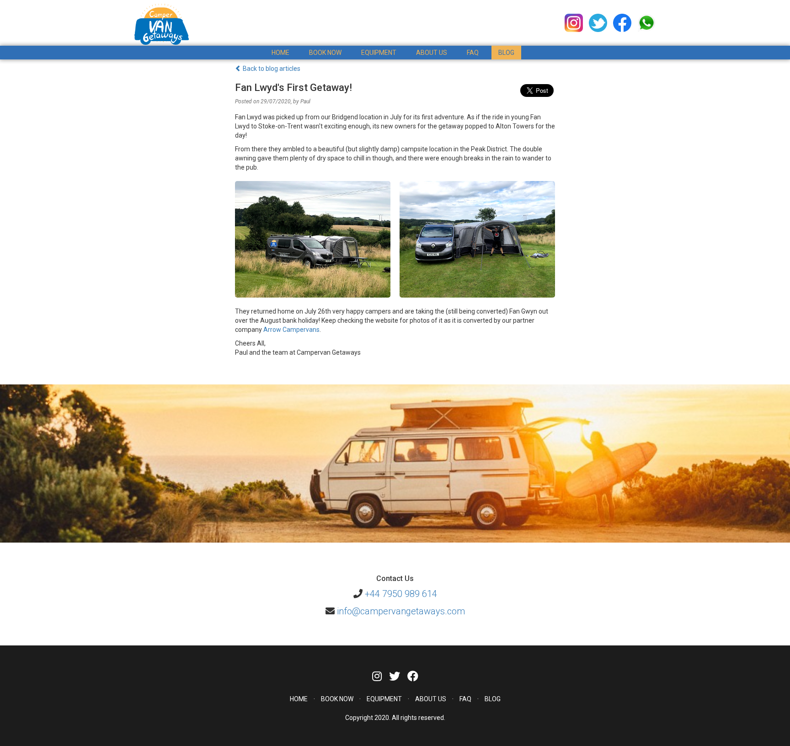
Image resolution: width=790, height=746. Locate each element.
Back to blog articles (270, 68)
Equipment (378, 52)
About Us (431, 52)
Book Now (337, 699)
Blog (506, 52)
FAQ (473, 52)
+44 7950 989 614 (401, 593)
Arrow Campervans (291, 329)
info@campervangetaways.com (401, 611)
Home (280, 52)
